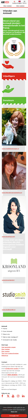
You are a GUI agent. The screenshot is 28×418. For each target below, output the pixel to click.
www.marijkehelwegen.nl (10, 148)
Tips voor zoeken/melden (10, 353)
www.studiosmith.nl (8, 309)
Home (5, 328)
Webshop (4, 355)
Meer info (14, 411)
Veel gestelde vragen (8, 347)
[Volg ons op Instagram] (18, 397)
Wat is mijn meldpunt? (10, 337)
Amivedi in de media (10, 340)
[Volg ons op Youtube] (13, 397)
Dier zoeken (20, 6)
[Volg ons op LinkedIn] (23, 397)
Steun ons (6, 334)
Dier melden (7, 6)
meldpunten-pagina (12, 368)
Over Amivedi (7, 331)
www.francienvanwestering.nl (12, 192)
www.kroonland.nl (8, 280)
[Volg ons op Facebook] (2, 397)
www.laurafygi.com (8, 236)
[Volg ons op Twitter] (8, 396)
